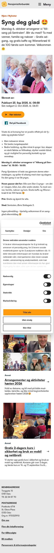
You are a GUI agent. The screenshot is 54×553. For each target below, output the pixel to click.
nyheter (13, 16)
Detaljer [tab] (27, 231)
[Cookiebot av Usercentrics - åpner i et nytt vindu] (39, 223)
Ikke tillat (27, 328)
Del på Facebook (17, 123)
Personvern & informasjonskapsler (19, 545)
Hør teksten (15, 114)
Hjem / (5, 16)
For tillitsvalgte (9, 532)
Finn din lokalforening (12, 526)
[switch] (47, 284)
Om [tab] (44, 231)
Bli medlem (7, 539)
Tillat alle (27, 312)
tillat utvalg (27, 320)
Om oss (5, 520)
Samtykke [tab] (9, 231)
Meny (47, 4)
